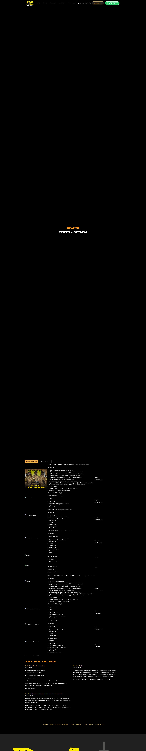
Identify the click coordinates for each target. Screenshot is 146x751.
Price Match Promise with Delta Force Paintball (55, 724)
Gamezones (52, 3)
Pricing (68, 3)
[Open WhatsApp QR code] (112, 3)
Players (45, 3)
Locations (61, 3)
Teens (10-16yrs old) (45, 461)
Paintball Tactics (78, 666)
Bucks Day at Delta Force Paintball (35, 666)
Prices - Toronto (88, 724)
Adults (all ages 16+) (31, 461)
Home (39, 3)
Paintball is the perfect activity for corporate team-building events (43, 694)
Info (73, 3)
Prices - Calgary (99, 724)
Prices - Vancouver (76, 724)
